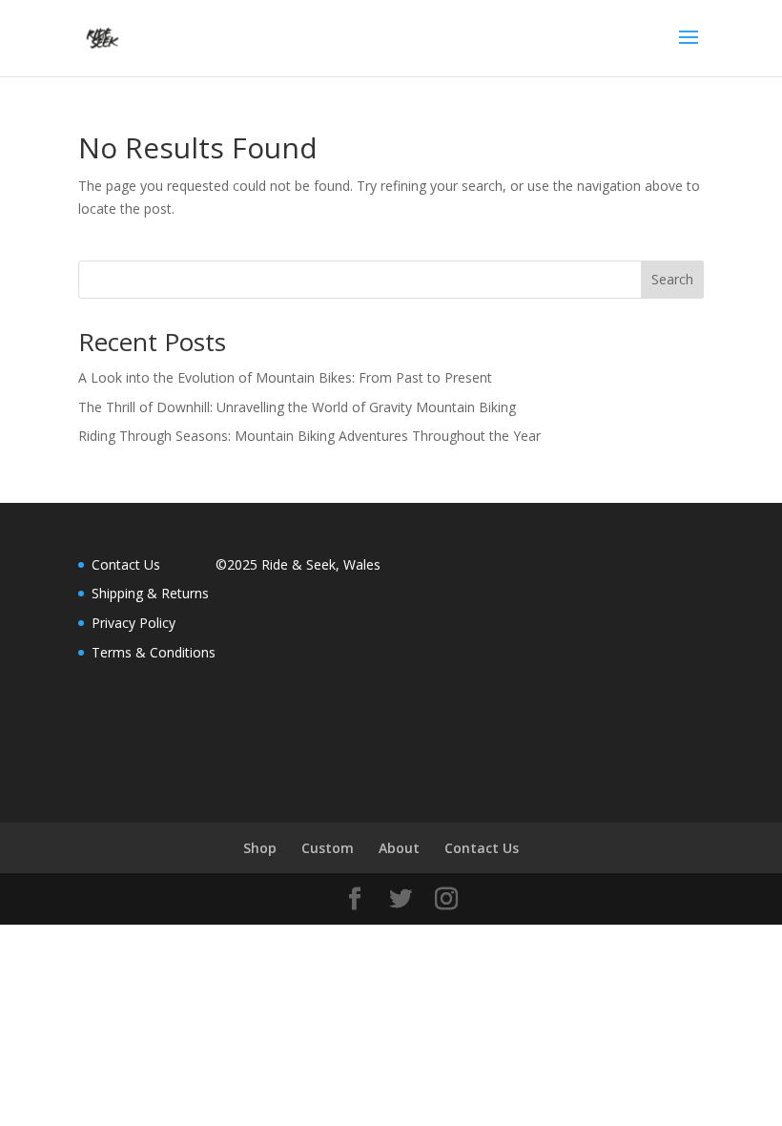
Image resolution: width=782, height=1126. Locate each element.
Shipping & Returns (150, 593)
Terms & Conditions (154, 652)
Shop (260, 848)
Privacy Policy (133, 623)
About (399, 848)
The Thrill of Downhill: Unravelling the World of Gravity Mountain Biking (297, 407)
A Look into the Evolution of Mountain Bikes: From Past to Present (285, 377)
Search (672, 279)
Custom (327, 848)
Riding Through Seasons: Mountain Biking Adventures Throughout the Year (309, 436)
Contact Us (126, 564)
